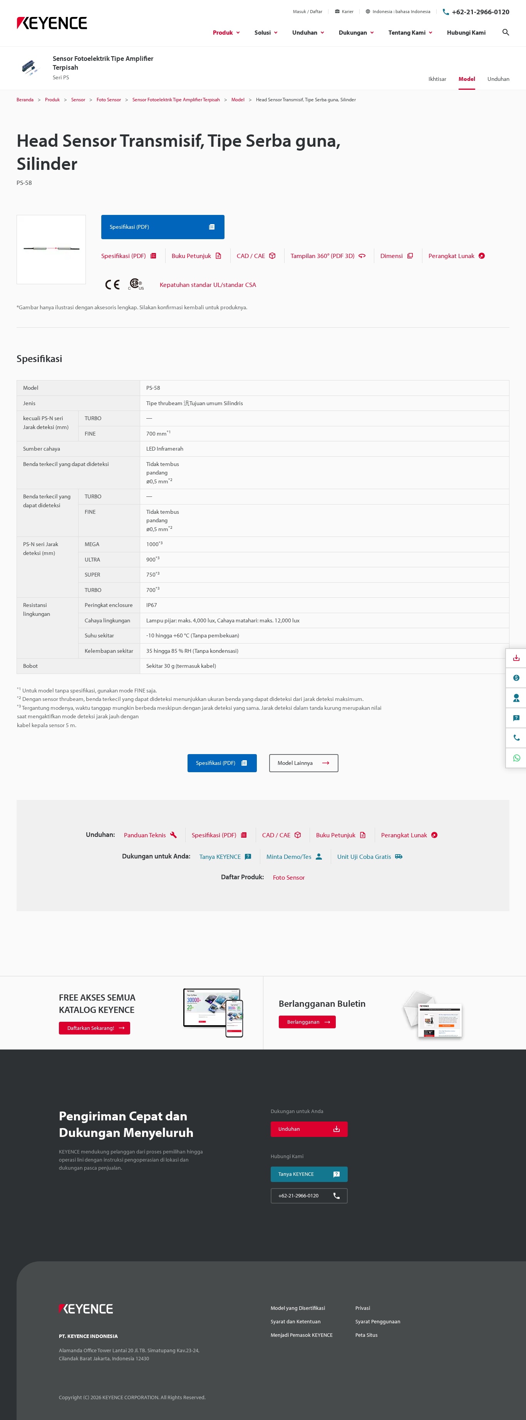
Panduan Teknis (145, 835)
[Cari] (506, 32)
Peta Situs (366, 1334)
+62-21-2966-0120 (480, 11)
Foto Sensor (289, 877)
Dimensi (391, 255)
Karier (347, 11)
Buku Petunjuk (191, 255)
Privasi (362, 1307)
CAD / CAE (251, 255)
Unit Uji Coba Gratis (364, 856)
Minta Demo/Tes (289, 856)
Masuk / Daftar (307, 11)
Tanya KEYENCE (220, 856)
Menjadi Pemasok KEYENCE (302, 1334)
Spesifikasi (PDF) (123, 255)
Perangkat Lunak (451, 255)
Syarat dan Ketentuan (296, 1321)
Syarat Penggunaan (377, 1321)
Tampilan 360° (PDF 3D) (323, 255)
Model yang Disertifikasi (298, 1307)
